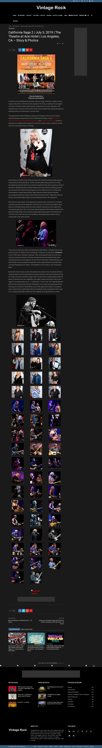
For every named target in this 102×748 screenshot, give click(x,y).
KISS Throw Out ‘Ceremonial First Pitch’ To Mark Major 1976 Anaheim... (26, 688)
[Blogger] (74, 1)
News (14, 15)
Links (65, 15)
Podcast (29, 15)
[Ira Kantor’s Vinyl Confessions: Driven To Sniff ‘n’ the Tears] (42, 704)
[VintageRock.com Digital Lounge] (42, 696)
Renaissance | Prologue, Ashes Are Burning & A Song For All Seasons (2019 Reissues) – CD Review (51, 622)
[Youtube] (92, 1)
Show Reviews (16, 26)
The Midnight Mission (48, 121)
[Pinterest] (84, 1)
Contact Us (86, 746)
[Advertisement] (36, 599)
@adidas (60, 663)
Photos (42, 15)
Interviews (21, 15)
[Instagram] (82, 1)
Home (9, 26)
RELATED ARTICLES (14, 629)
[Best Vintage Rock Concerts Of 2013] (42, 689)
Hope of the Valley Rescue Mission (27, 121)
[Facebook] (79, 1)
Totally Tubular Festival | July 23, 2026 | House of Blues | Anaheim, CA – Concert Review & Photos (55, 647)
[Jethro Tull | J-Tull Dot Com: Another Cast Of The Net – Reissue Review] (12, 696)
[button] (92, 15)
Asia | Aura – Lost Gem (23, 702)
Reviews (49, 15)
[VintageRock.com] (51, 7)
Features (36, 15)
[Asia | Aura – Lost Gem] (12, 704)
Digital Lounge (57, 15)
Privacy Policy (79, 746)
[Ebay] (76, 1)
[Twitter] (90, 1)
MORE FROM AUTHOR (26, 629)
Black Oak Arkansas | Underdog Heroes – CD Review (20, 621)
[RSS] (87, 1)
